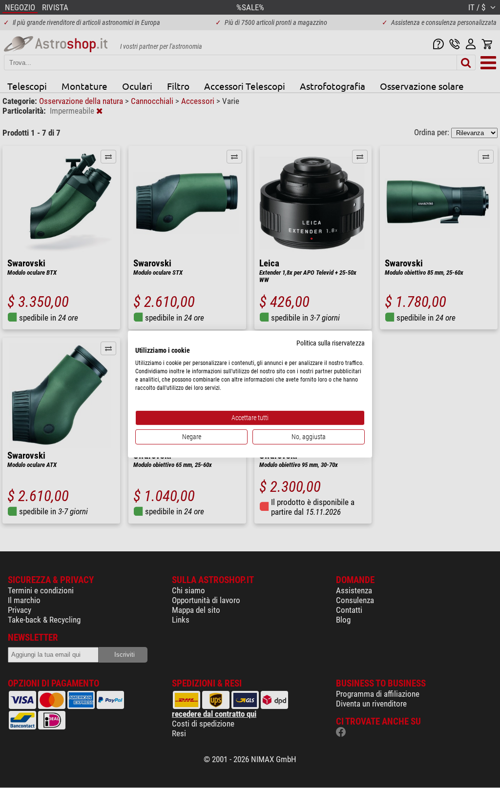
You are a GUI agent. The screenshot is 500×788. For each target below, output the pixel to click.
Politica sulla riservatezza (330, 342)
